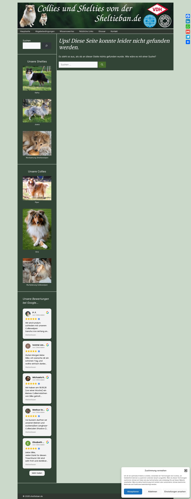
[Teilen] (187, 42)
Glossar (102, 31)
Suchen (27, 40)
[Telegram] (187, 36)
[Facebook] (187, 16)
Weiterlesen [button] (30, 335)
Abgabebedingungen (45, 31)
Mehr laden (37, 473)
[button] (186, 470)
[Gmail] (187, 31)
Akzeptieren (133, 491)
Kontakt (114, 31)
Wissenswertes (67, 31)
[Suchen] (102, 65)
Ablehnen (152, 491)
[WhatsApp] (187, 26)
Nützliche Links (86, 31)
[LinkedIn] (187, 21)
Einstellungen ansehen (175, 491)
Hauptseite (25, 31)
